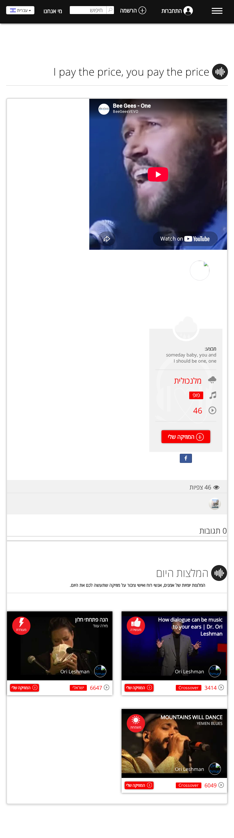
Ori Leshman (189, 671)
